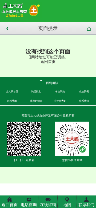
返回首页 (48, 61)
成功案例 (84, 91)
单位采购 (60, 91)
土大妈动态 (36, 100)
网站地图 (12, 100)
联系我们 (84, 100)
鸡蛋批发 (36, 91)
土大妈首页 (12, 91)
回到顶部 (48, 82)
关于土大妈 (60, 100)
